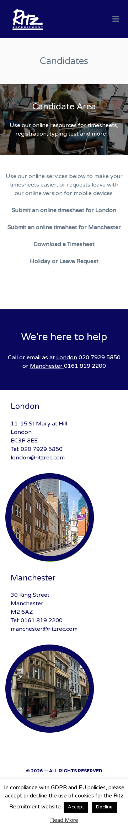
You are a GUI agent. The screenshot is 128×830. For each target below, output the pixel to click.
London (66, 357)
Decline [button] (104, 807)
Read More (64, 820)
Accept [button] (76, 807)
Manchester (46, 366)
